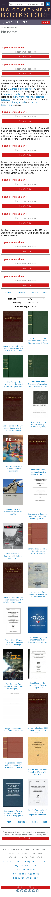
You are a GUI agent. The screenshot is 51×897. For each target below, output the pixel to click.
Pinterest (33, 890)
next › (35, 292)
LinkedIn (37, 890)
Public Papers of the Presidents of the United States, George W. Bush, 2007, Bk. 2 (37, 340)
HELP (24, 22)
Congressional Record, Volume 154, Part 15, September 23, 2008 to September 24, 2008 (13, 765)
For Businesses (25, 869)
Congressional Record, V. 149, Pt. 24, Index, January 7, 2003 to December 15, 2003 (37, 551)
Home (3, 27)
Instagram (25, 890)
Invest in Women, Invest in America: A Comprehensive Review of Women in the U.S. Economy (38, 812)
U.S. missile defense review (21, 88)
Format (11, 298)
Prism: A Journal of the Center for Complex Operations (13, 468)
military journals (17, 102)
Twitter (21, 890)
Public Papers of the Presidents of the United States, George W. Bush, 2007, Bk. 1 (13, 384)
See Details (25, 838)
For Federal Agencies (25, 873)
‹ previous (21, 292)
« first (8, 292)
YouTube (29, 890)
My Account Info (25, 865)
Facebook (17, 890)
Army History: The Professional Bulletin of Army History (13, 555)
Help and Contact (36, 861)
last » (46, 292)
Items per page (21, 306)
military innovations (23, 96)
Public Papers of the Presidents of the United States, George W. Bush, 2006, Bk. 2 (37, 384)
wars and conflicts (13, 94)
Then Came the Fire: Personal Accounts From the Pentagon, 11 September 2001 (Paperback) (13, 686)
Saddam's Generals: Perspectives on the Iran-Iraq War (13, 511)
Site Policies (11, 861)
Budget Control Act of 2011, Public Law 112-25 (13, 729)
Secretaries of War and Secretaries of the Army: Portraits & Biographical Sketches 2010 (13, 813)
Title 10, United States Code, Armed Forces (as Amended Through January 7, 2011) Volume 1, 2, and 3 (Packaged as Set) (13, 642)
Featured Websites (25, 877)
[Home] (25, 16)
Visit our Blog (25, 887)
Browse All (12, 27)
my (10, 22)
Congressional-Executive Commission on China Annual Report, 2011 (37, 516)
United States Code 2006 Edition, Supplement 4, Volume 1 (38, 730)
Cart (45, 22)
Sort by (17, 302)
